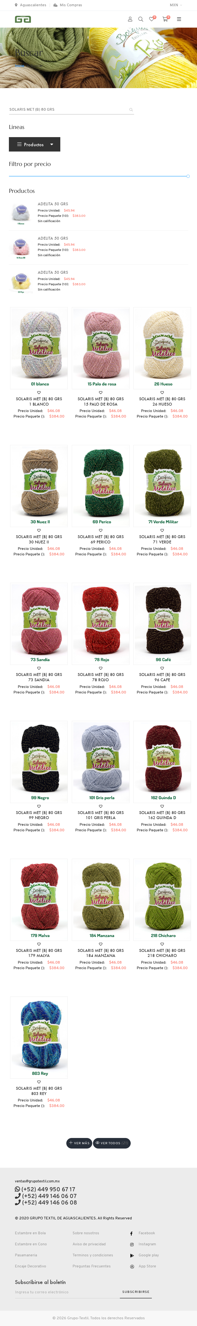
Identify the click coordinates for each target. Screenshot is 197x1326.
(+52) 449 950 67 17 (47, 1190)
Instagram (147, 1244)
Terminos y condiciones (93, 1255)
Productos (33, 144)
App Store (147, 1266)
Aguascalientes (33, 5)
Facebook (147, 1233)
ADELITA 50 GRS (53, 203)
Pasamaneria (26, 1255)
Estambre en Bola (30, 1233)
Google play (149, 1255)
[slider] (188, 176)
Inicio (19, 66)
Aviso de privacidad (89, 1244)
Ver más (81, 1143)
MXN (174, 5)
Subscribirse (135, 1292)
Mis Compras (71, 5)
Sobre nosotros (86, 1233)
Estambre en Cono (31, 1244)
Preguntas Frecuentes (92, 1266)
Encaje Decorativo (30, 1266)
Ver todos (114, 1143)
